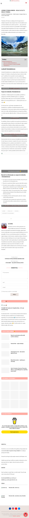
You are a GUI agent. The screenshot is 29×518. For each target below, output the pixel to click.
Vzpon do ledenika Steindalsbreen (10, 62)
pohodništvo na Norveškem (8, 213)
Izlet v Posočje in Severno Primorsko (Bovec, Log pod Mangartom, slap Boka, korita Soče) (19, 370)
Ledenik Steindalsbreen (7, 61)
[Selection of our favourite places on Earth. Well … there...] (23, 394)
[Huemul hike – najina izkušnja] (5, 345)
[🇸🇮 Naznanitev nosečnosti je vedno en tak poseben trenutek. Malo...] (5, 404)
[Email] (23, 3)
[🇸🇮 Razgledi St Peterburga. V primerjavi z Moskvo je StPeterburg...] (14, 385)
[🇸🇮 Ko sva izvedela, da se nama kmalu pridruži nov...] (23, 385)
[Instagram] (13, 509)
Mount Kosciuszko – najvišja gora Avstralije (18, 360)
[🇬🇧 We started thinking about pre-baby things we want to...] (5, 385)
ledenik (3, 211)
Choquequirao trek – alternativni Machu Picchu (18, 352)
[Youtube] (22, 3)
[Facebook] (19, 3)
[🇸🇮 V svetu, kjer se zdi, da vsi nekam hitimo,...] (5, 394)
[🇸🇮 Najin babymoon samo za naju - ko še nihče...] (14, 394)
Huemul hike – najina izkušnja (17, 343)
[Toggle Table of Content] (24, 59)
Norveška (17, 211)
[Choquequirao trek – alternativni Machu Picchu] (5, 354)
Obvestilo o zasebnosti (16, 516)
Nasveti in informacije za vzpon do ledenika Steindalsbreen (12, 65)
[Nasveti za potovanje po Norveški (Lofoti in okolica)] (5, 337)
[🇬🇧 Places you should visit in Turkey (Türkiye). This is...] (14, 404)
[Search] (27, 3)
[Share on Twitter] (14, 218)
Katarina (10, 223)
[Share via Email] (17, 218)
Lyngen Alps (10, 211)
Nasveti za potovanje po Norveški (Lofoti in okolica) (18, 336)
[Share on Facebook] (13, 218)
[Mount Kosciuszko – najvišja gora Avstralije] (5, 362)
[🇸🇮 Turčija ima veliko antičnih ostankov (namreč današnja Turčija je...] (23, 404)
